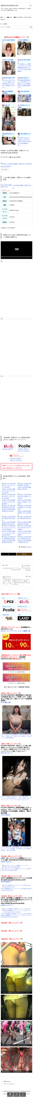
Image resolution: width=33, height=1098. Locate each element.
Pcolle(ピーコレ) (6, 606)
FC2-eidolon (5, 815)
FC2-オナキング (6, 753)
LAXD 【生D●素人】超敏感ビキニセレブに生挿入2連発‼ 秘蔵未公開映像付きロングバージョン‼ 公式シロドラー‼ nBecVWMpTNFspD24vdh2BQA (16, 915)
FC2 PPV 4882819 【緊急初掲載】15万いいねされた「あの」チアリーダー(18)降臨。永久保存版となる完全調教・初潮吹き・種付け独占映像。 (16, 848)
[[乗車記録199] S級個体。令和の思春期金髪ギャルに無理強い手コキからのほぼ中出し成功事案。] (8, 98)
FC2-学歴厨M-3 (24, 40)
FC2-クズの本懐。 (9, 59)
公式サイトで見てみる (23, 451)
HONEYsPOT (5, 614)
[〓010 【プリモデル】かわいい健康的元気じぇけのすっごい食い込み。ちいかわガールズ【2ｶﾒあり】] (8, 140)
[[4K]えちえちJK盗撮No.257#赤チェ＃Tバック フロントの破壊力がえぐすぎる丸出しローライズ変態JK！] (24, 98)
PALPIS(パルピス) (22, 606)
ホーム (3, 17)
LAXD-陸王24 (6, 882)
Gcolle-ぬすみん (24, 77)
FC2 (3, 598)
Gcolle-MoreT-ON (9, 77)
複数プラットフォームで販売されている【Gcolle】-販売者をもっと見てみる (16, 467)
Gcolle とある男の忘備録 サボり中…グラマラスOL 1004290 (8, 501)
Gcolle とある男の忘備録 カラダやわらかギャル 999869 (24, 532)
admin (29, 547)
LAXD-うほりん (6, 862)
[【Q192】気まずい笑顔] (24, 112)
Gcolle (10, 17)
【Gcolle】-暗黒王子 (16, 157)
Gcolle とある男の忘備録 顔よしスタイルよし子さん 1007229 (8, 490)
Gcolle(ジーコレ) (22, 598)
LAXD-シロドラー (7, 905)
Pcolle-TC (7, 105)
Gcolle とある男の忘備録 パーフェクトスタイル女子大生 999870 (8, 532)
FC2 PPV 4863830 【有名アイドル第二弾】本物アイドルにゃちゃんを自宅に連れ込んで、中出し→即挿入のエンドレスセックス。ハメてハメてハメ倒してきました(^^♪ (16, 798)
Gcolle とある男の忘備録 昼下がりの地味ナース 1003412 (24, 501)
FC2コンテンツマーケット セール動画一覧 (15, 631)
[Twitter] (8, 554)
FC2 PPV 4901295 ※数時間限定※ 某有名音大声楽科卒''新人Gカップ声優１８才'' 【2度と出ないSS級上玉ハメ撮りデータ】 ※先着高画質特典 (16, 736)
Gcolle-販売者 (19, 17)
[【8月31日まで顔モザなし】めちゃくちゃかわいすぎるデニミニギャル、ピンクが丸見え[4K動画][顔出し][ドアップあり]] (8, 118)
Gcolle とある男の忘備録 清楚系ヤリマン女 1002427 (24, 512)
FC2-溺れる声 (6, 702)
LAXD (19, 614)
